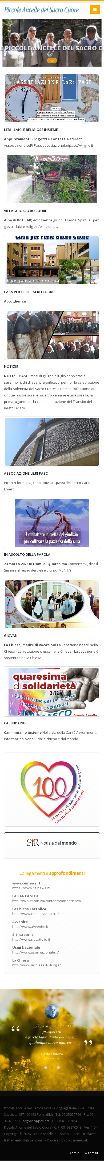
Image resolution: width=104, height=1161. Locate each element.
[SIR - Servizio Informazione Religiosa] (33, 842)
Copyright (11, 1134)
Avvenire (30, 924)
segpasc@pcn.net (35, 1121)
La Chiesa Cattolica (35, 911)
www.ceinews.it (31, 885)
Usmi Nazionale (35, 950)
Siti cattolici (31, 937)
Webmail (91, 1153)
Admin (74, 1153)
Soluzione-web (77, 1140)
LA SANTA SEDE (47, 898)
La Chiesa (36, 962)
